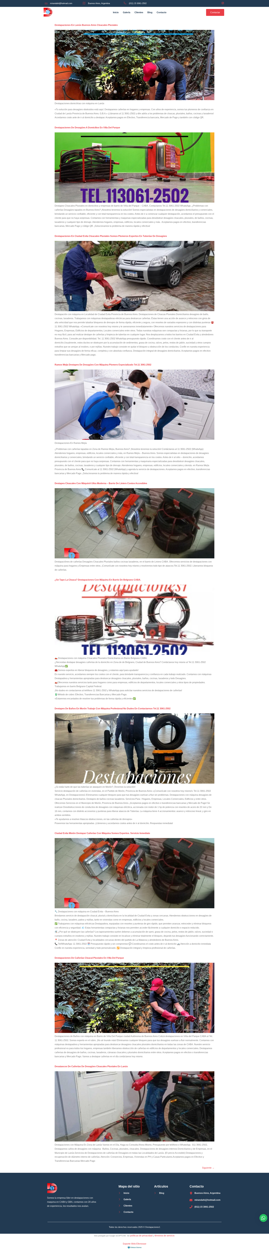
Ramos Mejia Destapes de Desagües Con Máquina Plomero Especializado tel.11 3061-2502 (103, 365)
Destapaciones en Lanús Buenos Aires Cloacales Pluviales (86, 25)
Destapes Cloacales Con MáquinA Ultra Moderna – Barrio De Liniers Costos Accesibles (101, 483)
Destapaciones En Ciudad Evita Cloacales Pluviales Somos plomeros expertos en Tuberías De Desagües (111, 236)
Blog (149, 12)
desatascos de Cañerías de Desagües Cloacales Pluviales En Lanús (91, 1066)
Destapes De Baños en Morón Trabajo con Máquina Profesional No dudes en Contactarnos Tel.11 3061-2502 (113, 708)
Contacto (161, 12)
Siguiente (208, 1168)
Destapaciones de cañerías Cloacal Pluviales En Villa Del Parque (89, 958)
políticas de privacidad (141, 1235)
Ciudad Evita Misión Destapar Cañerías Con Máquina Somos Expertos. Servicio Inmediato (102, 833)
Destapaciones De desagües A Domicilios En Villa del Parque (87, 127)
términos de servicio (164, 1235)
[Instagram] (223, 3)
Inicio (116, 12)
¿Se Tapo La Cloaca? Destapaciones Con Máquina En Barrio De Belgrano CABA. (98, 580)
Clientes (138, 12)
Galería (126, 12)
